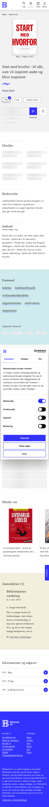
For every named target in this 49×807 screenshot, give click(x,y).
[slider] (24, 39)
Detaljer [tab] (24, 359)
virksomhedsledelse (15, 295)
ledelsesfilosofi (25, 288)
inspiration (9, 310)
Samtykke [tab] (9, 359)
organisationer (12, 303)
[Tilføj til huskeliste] (43, 111)
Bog (6, 100)
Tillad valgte (24, 446)
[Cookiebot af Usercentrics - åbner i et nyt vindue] (34, 351)
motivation (32, 303)
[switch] (42, 409)
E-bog (16, 100)
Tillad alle (24, 438)
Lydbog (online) (32, 100)
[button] (24, 672)
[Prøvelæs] (33, 111)
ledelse (7, 288)
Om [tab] (40, 359)
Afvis (24, 454)
